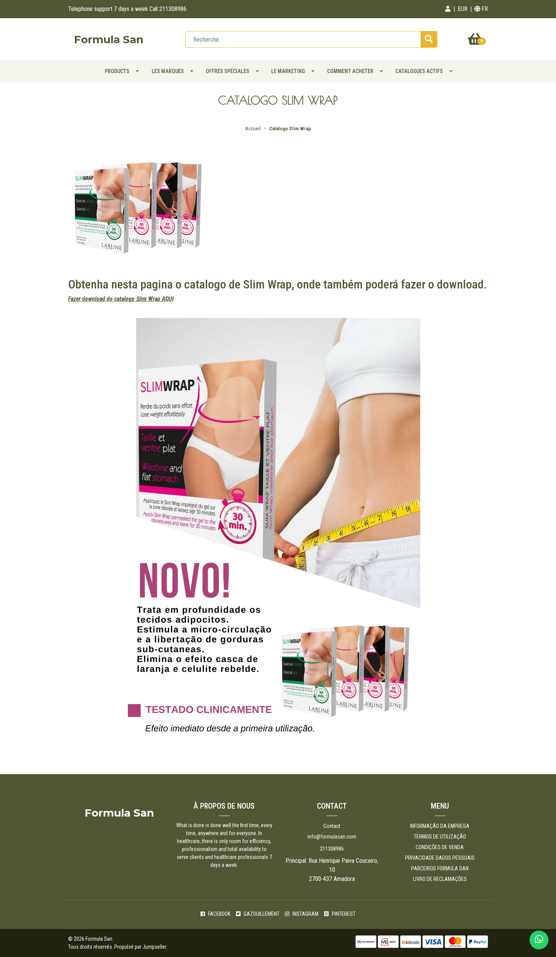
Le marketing (288, 71)
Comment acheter (350, 71)
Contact (331, 826)
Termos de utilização (440, 837)
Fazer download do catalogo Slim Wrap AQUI (121, 298)
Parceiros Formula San (440, 868)
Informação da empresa (439, 826)
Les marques (168, 71)
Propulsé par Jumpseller (140, 947)
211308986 (332, 849)
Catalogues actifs (419, 71)
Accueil (253, 128)
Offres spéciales (227, 71)
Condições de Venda (440, 847)
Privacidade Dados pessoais (440, 858)
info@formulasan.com (332, 837)
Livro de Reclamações (440, 879)
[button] (447, 9)
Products (117, 71)
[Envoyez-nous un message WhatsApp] (539, 940)
